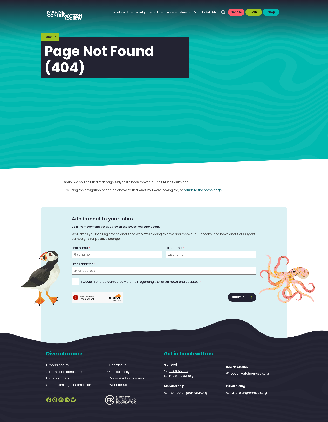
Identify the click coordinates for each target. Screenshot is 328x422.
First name (81, 248)
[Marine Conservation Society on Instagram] (61, 400)
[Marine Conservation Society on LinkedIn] (67, 400)
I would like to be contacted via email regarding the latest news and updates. (141, 282)
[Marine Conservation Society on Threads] (54, 400)
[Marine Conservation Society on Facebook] (48, 400)
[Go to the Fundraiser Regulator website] (120, 400)
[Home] (68, 12)
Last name (175, 248)
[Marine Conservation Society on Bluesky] (73, 400)
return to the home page (203, 190)
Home (48, 37)
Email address (84, 264)
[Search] (223, 12)
